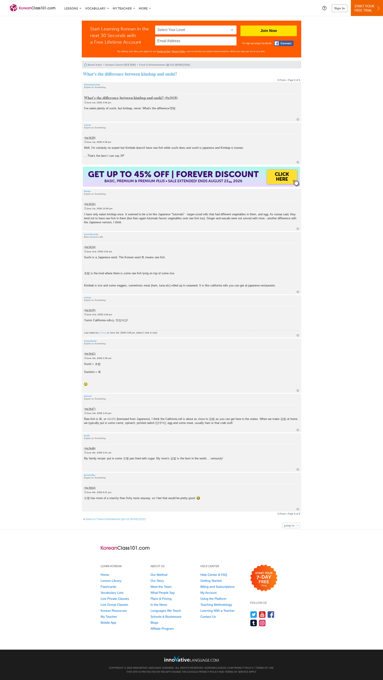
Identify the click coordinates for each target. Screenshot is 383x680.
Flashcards (108, 586)
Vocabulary (95, 8)
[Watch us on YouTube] (262, 614)
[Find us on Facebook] (271, 614)
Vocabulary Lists (112, 592)
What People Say (162, 592)
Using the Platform (213, 598)
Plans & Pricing (161, 598)
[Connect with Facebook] (284, 43)
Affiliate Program (162, 628)
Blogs (154, 622)
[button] (324, 8)
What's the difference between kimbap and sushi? (130, 74)
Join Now (268, 31)
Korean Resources (114, 610)
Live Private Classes (115, 598)
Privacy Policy (179, 51)
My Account (208, 592)
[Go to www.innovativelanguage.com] (191, 659)
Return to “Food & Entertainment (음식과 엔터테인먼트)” (116, 519)
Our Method (158, 574)
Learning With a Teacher (217, 610)
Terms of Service (236, 671)
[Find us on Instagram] (262, 622)
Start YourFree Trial (364, 8)
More (143, 8)
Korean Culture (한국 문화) (120, 64)
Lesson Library (111, 580)
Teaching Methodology (216, 604)
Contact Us (208, 616)
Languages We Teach (165, 610)
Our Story (157, 580)
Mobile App (108, 622)
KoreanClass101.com (219, 667)
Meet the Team (161, 586)
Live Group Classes (114, 604)
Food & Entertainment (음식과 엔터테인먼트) (164, 64)
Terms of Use (163, 51)
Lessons (71, 8)
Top (298, 119)
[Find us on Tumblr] (253, 622)
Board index (95, 64)
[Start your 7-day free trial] (263, 578)
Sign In (339, 8)
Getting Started (211, 580)
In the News (158, 604)
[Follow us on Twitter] (253, 614)
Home (105, 574)
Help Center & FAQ (213, 574)
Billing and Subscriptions (217, 586)
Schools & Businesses (165, 616)
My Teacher (122, 8)
